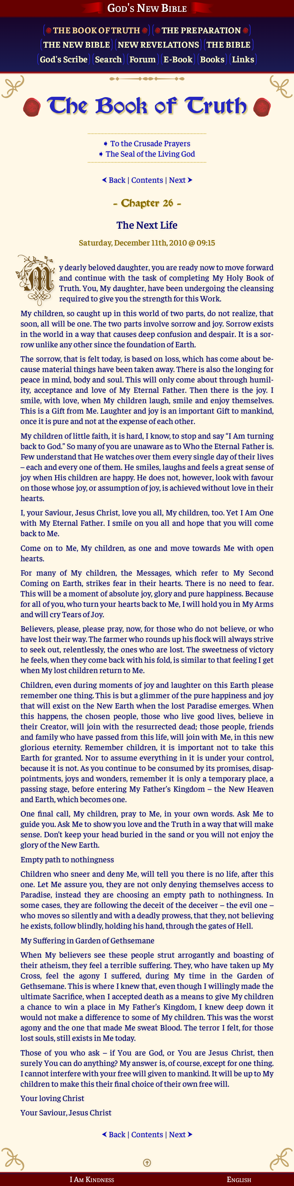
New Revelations (158, 43)
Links (243, 58)
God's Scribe (63, 58)
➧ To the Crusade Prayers (147, 143)
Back (113, 179)
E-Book (178, 58)
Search (108, 58)
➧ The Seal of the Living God (147, 153)
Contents (147, 179)
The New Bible (76, 43)
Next (181, 179)
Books (212, 58)
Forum (142, 58)
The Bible (229, 43)
